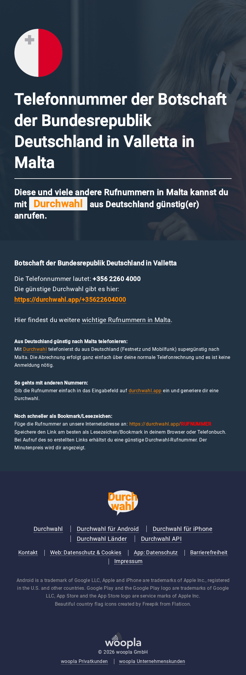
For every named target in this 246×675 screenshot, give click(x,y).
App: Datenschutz (156, 553)
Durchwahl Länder (102, 538)
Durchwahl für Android (108, 528)
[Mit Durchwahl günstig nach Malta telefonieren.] (38, 75)
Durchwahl (35, 349)
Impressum (128, 561)
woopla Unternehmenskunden (152, 661)
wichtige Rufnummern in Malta (126, 320)
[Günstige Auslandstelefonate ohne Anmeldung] (123, 514)
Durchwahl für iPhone (182, 528)
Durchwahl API (161, 538)
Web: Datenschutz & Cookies (86, 553)
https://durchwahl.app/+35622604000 (70, 299)
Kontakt (28, 553)
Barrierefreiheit (209, 553)
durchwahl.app (145, 390)
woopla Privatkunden (84, 661)
